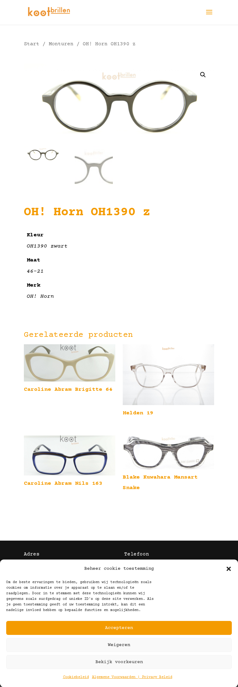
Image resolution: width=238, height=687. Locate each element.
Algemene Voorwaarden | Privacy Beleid (132, 677)
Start (31, 44)
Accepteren (119, 628)
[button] (229, 569)
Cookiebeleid (76, 677)
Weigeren (119, 645)
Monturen (61, 44)
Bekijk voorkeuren (119, 662)
